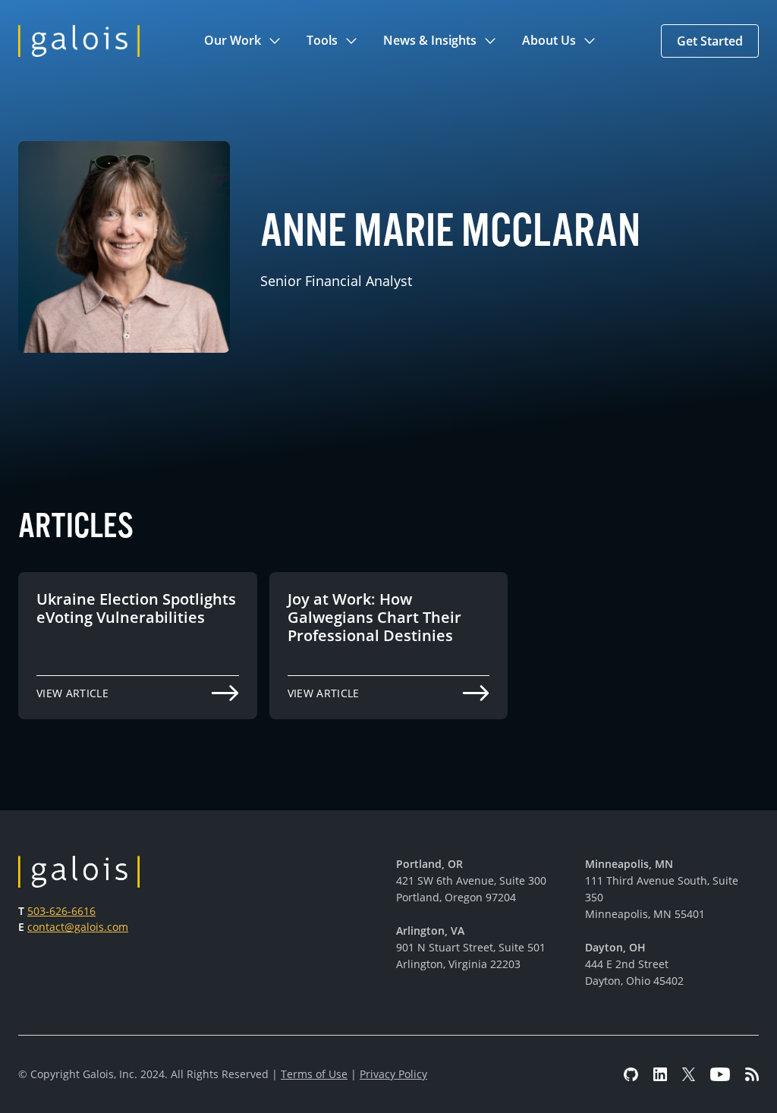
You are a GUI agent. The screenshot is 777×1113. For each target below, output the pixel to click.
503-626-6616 (61, 911)
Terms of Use (314, 1074)
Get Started (710, 41)
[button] (243, 41)
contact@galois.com (77, 927)
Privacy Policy (393, 1074)
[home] (79, 41)
